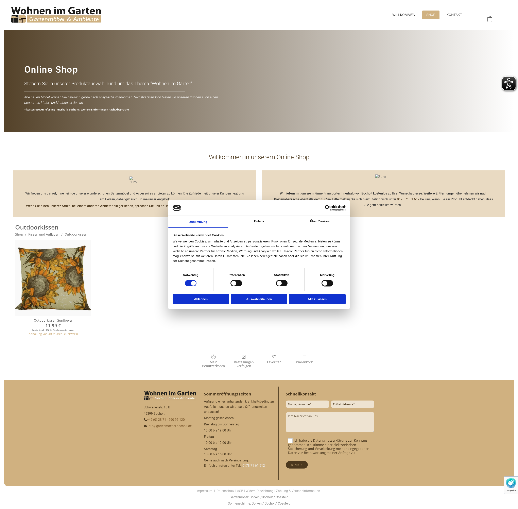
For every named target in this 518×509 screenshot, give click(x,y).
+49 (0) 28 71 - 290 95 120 (166, 420)
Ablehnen (201, 299)
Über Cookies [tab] (319, 221)
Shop (430, 15)
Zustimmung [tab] (198, 222)
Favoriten (274, 362)
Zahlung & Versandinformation (298, 491)
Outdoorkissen (76, 234)
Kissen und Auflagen (43, 234)
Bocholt (267, 497)
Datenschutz (226, 491)
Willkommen (403, 15)
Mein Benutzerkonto (213, 364)
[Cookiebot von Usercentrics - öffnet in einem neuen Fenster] (328, 208)
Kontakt (454, 15)
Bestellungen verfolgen (244, 364)
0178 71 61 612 (408, 199)
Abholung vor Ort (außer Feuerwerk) (53, 334)
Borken (255, 497)
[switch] (236, 283)
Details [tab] (259, 221)
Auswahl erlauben (259, 299)
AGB (240, 491)
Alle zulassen (317, 299)
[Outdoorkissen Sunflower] (53, 278)
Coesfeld (282, 497)
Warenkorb (304, 362)
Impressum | (206, 491)
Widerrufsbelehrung (260, 491)
